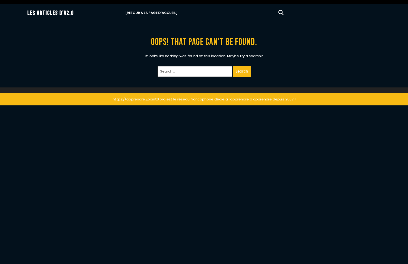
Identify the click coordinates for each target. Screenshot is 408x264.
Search (241, 71)
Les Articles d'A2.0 (50, 13)
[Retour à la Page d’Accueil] (151, 12)
